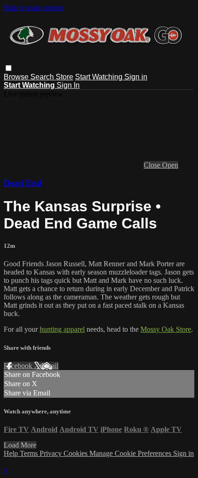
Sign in (135, 77)
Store (64, 77)
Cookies (76, 453)
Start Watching (99, 77)
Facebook (19, 366)
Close (153, 165)
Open (170, 165)
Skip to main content (34, 8)
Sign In (68, 85)
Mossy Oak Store (165, 329)
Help (12, 453)
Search (43, 77)
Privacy (52, 453)
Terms (30, 453)
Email (49, 366)
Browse (17, 77)
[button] (9, 68)
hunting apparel (62, 329)
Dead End (23, 183)
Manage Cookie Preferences (131, 453)
